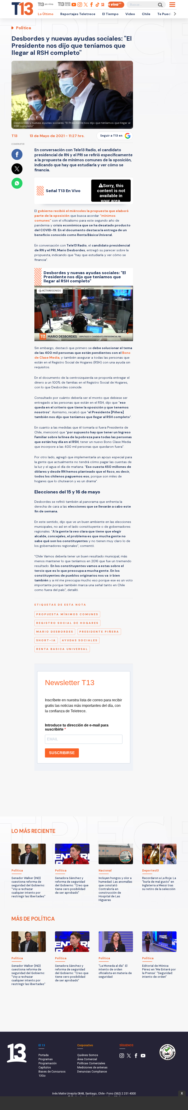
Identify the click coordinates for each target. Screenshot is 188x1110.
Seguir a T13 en (111, 136)
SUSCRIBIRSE (62, 753)
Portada (44, 1055)
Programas (46, 1059)
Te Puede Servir (170, 14)
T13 (14, 135)
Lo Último (45, 14)
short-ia (46, 640)
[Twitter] (129, 1057)
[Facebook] (136, 1057)
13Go (42, 1075)
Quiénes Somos (87, 1055)
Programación (48, 1063)
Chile (146, 14)
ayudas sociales (80, 640)
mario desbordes (54, 631)
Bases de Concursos (52, 1071)
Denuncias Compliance (92, 1071)
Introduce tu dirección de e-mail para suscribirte (76, 727)
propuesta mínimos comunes (67, 614)
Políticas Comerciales (91, 1063)
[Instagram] (121, 1057)
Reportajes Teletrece (77, 14)
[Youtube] (143, 1057)
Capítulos (45, 1067)
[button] (174, 13)
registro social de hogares (67, 623)
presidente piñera (99, 631)
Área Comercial (87, 1059)
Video (130, 14)
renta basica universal (62, 649)
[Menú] (172, 4)
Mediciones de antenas (92, 1067)
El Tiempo (110, 14)
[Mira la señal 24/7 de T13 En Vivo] (116, 5)
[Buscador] (160, 5)
